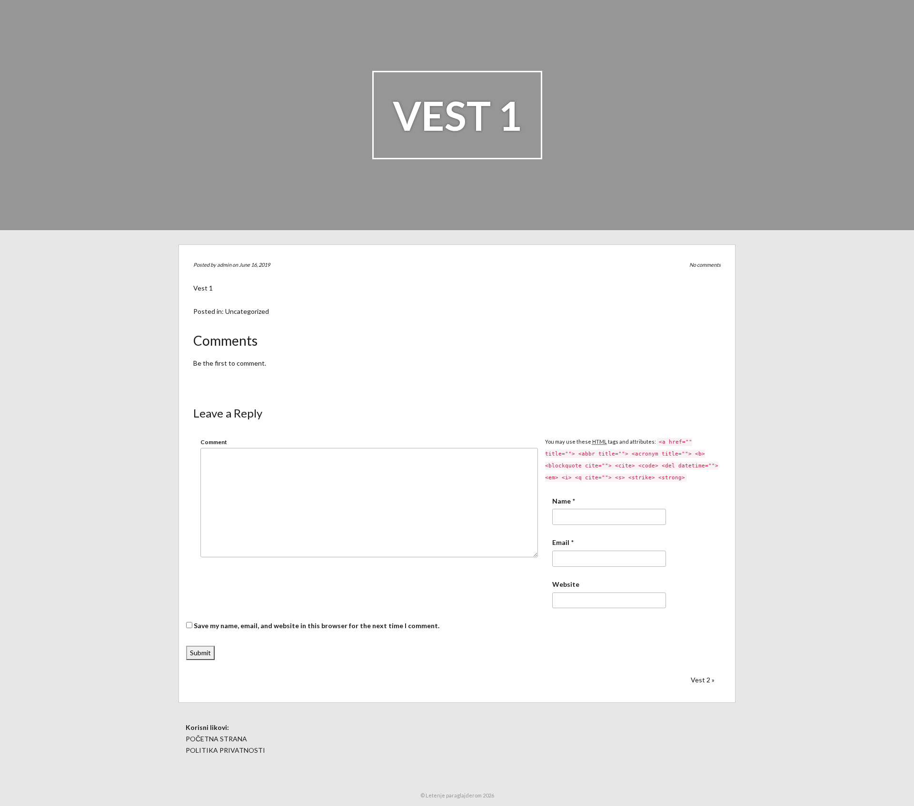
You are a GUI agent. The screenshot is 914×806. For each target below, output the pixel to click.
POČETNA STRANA (216, 739)
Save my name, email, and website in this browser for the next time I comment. (316, 625)
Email (560, 542)
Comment (213, 442)
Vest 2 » (703, 680)
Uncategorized (247, 311)
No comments (705, 265)
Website (565, 584)
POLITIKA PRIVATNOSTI (225, 750)
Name (561, 501)
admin (224, 265)
